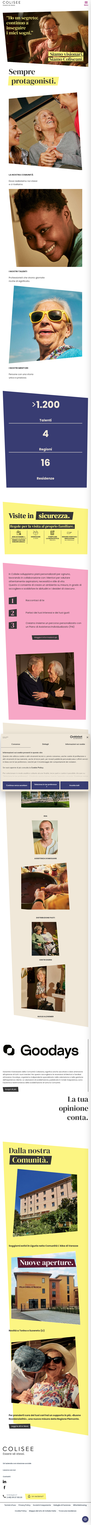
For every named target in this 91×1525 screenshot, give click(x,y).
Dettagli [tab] (45, 744)
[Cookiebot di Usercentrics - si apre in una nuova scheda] (71, 737)
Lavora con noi (9, 1470)
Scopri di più (10, 1089)
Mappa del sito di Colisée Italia (42, 1511)
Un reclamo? (37, 1496)
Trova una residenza (67, 1511)
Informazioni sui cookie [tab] (75, 744)
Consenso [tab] (15, 744)
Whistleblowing (80, 1505)
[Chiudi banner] (87, 737)
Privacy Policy (24, 1505)
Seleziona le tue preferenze (45, 784)
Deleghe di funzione (62, 1505)
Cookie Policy (37, 768)
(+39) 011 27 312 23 (14, 1497)
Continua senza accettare (16, 785)
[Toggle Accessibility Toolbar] (85, 1519)
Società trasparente (42, 1505)
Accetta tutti (74, 785)
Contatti (7, 1476)
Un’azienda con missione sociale (17, 1463)
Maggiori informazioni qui (45, 637)
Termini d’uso (10, 1505)
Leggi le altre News (19, 1426)
